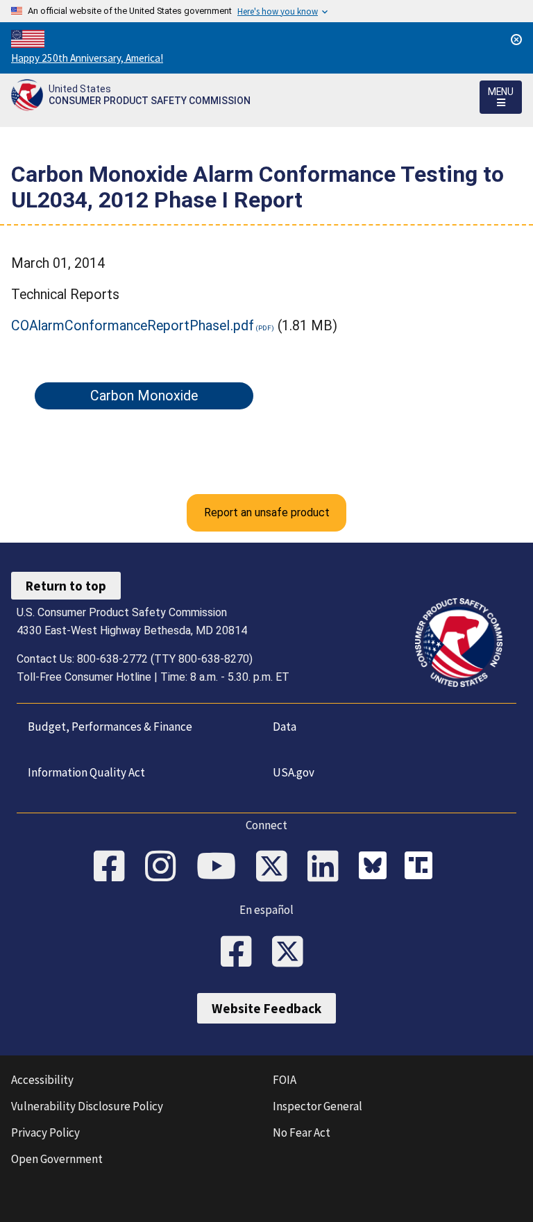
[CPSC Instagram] (165, 867)
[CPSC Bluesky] (376, 867)
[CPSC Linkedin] (327, 867)
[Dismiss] (516, 39)
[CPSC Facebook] (113, 867)
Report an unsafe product (267, 512)
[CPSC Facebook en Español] (240, 953)
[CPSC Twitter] (276, 867)
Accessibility (42, 1079)
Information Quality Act (86, 772)
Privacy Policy (45, 1132)
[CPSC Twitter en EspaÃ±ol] (292, 953)
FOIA (284, 1079)
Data (284, 726)
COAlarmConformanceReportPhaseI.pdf (132, 326)
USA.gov (293, 772)
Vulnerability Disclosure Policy (87, 1106)
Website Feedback (266, 1008)
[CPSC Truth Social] (422, 867)
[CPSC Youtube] (221, 867)
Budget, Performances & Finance (110, 726)
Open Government (57, 1158)
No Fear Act (301, 1132)
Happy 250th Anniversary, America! (87, 58)
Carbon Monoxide (144, 396)
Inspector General (317, 1106)
